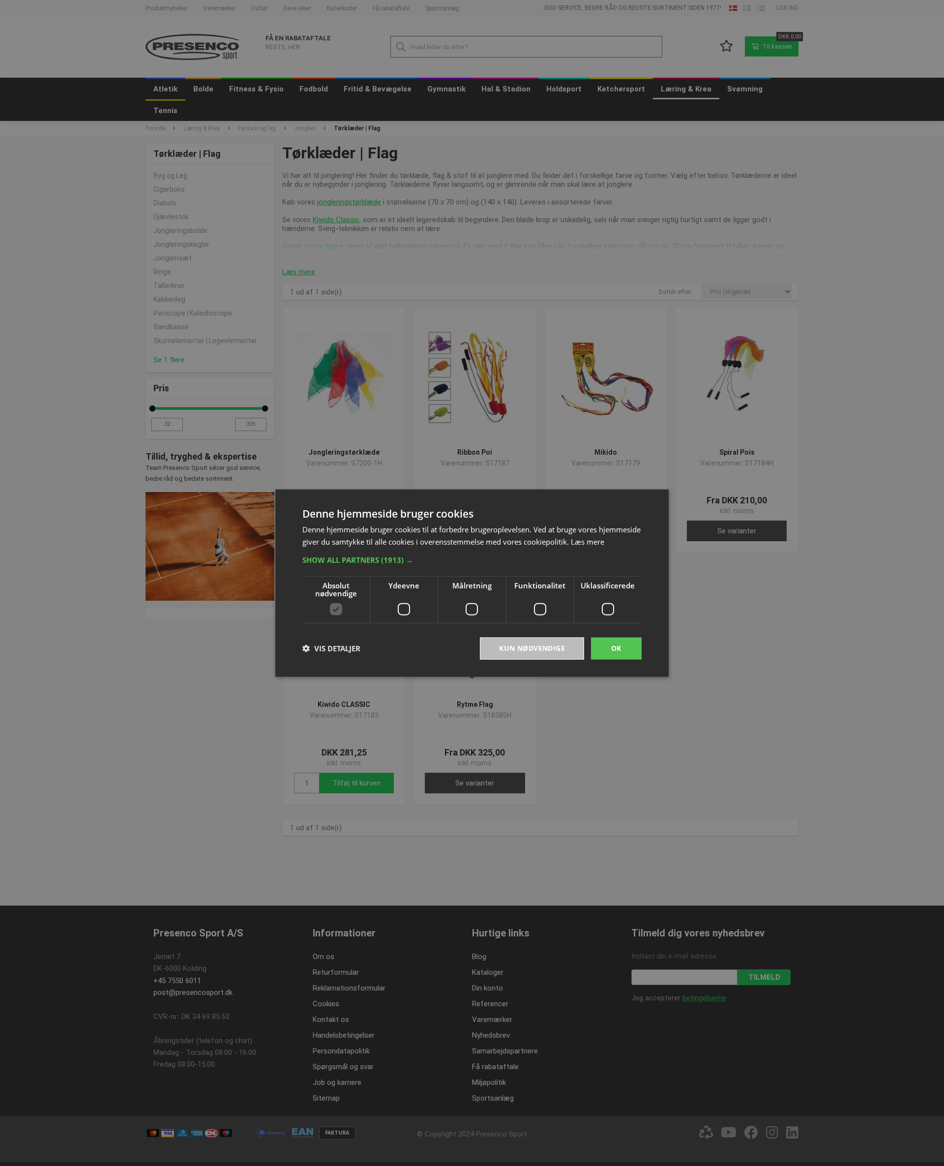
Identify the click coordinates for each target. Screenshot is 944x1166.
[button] (472, 559)
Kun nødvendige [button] (532, 648)
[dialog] (472, 583)
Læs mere (587, 542)
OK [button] (616, 648)
